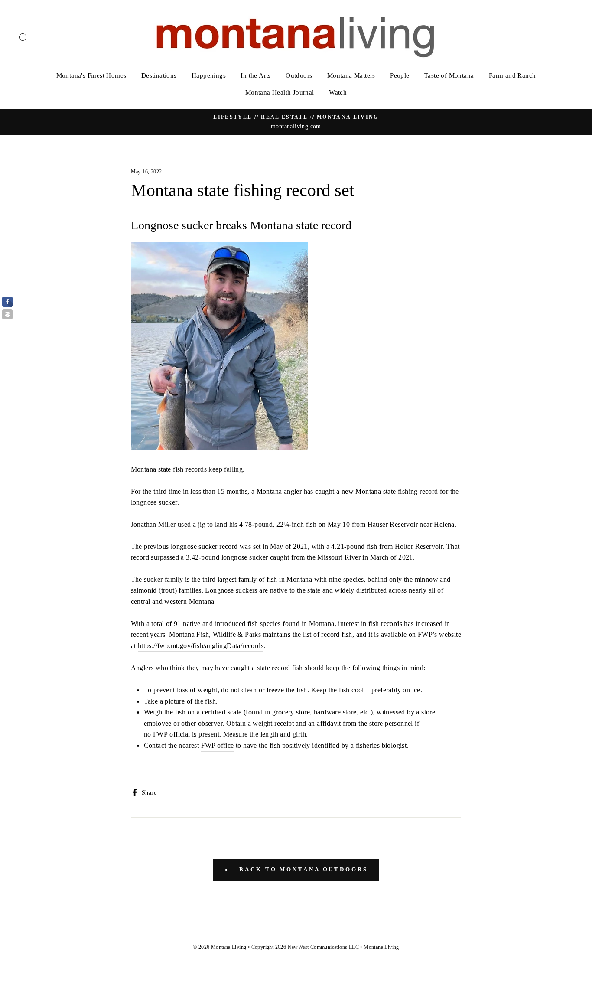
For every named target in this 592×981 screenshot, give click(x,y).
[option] (296, 122)
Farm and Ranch (512, 75)
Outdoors (299, 75)
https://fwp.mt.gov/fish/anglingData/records (200, 645)
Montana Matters (351, 75)
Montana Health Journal (279, 92)
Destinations (159, 75)
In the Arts (255, 75)
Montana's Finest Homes (91, 75)
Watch (338, 92)
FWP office (217, 745)
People (399, 75)
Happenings (209, 75)
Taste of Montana (449, 75)
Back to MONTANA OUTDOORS (302, 869)
